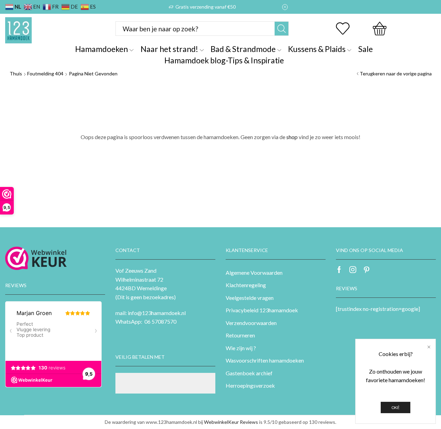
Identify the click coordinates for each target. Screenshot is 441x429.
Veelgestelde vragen (250, 297)
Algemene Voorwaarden (254, 272)
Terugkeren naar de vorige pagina (396, 73)
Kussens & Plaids (317, 49)
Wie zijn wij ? (241, 348)
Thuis (16, 73)
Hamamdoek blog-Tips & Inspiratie (224, 60)
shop (292, 137)
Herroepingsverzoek (250, 385)
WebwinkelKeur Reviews (231, 422)
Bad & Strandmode (243, 49)
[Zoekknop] (281, 28)
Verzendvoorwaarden (251, 323)
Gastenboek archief (249, 373)
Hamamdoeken (101, 49)
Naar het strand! (169, 49)
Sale (365, 49)
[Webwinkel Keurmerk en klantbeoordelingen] (36, 258)
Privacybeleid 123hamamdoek (262, 310)
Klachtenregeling (246, 285)
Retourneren (240, 335)
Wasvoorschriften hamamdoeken (265, 360)
